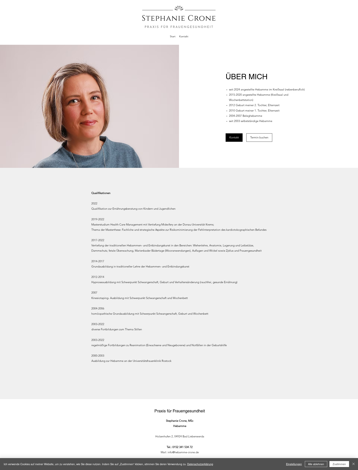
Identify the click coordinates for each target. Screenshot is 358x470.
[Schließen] (353, 464)
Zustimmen (339, 464)
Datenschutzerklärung (200, 464)
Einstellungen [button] (294, 464)
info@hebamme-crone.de (183, 452)
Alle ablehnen (316, 464)
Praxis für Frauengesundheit (179, 411)
